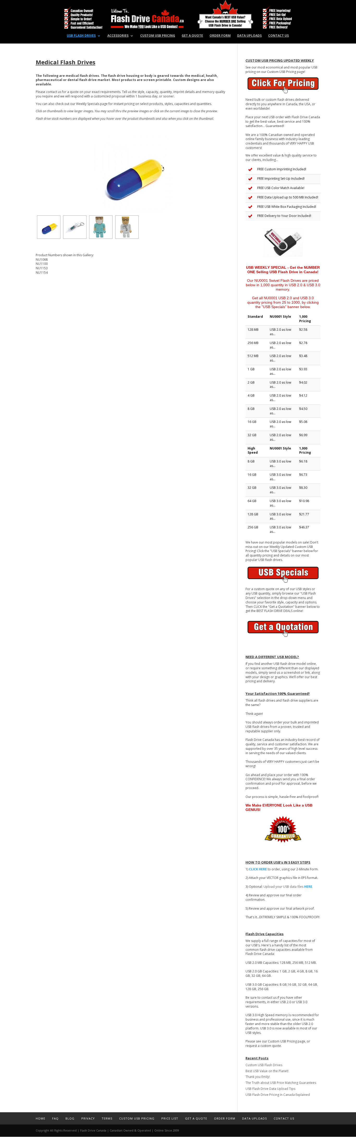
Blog (70, 1118)
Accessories (117, 36)
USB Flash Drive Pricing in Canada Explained (277, 1094)
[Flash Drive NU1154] (126, 227)
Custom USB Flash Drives (263, 1065)
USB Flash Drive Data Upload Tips (270, 1088)
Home (40, 1118)
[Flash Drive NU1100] (74, 227)
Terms (107, 1118)
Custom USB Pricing (157, 36)
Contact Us (278, 36)
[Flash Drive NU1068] (132, 174)
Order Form (220, 36)
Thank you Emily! (257, 1076)
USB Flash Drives (81, 36)
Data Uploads (249, 36)
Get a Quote (192, 36)
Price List (169, 1118)
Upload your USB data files (288, 886)
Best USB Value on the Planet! (267, 1071)
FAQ (55, 1118)
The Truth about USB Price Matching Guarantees (280, 1082)
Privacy (88, 1118)
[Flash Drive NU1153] (100, 227)
